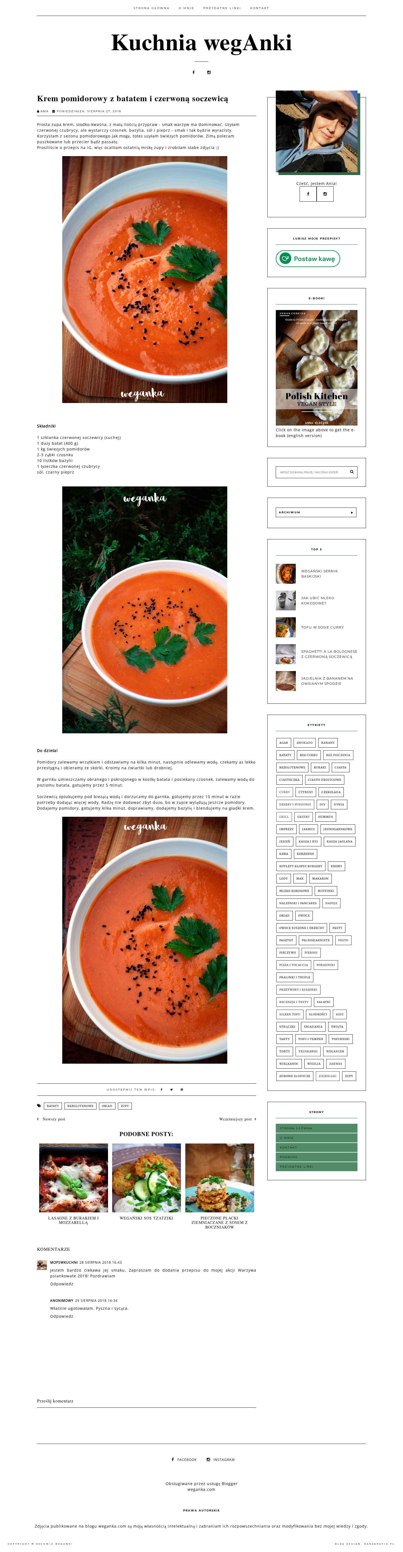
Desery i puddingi (295, 804)
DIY (322, 804)
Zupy (125, 1106)
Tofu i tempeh (310, 1039)
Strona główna (152, 8)
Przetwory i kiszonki (298, 990)
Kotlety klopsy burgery (300, 866)
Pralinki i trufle (294, 977)
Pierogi (311, 952)
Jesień (284, 841)
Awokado (305, 743)
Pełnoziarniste (316, 940)
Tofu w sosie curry (322, 627)
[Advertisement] (137, 1424)
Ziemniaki (328, 1076)
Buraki (320, 767)
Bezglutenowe (80, 1106)
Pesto (343, 940)
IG (89, 147)
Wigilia (314, 1064)
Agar (283, 743)
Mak (300, 878)
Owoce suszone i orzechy (301, 928)
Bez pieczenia (338, 755)
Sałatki (324, 1002)
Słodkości (318, 1014)
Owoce (304, 915)
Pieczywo (287, 952)
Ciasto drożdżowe (324, 780)
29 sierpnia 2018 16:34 (96, 1300)
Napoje (331, 903)
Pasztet (286, 940)
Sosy (340, 1014)
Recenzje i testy (293, 1002)
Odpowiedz (61, 1283)
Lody (283, 878)
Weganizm (335, 1051)
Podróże (289, 1157)
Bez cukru (309, 755)
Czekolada (331, 792)
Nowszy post (53, 1119)
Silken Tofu (289, 1014)
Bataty (53, 1106)
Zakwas (335, 1064)
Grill (284, 817)
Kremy (336, 866)
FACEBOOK (187, 1459)
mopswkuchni (64, 1262)
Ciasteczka (289, 780)
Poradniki (326, 965)
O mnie (186, 8)
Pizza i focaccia (293, 965)
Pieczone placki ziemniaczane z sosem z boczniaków (220, 1222)
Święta (337, 1027)
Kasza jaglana (340, 841)
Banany (328, 743)
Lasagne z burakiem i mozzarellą (73, 1220)
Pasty (337, 928)
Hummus (325, 817)
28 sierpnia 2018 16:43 (101, 1262)
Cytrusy (306, 792)
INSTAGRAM (224, 1459)
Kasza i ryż (308, 841)
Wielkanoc (289, 1064)
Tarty (284, 1039)
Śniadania (313, 1027)
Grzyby (303, 817)
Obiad (107, 1106)
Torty (284, 1051)
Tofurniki (341, 1039)
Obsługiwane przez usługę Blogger (202, 1483)
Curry (284, 792)
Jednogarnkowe (337, 829)
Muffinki (326, 891)
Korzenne (305, 854)
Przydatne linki (222, 8)
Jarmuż (308, 829)
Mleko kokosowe (294, 891)
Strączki (287, 1027)
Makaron (320, 878)
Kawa (283, 854)
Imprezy (286, 829)
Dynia (339, 804)
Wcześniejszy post (235, 1119)
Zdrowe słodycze (294, 1076)
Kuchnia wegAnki (202, 41)
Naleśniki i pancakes (298, 903)
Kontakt (259, 8)
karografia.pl (379, 1544)
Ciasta (341, 767)
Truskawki (308, 1051)
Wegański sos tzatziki (146, 1218)
